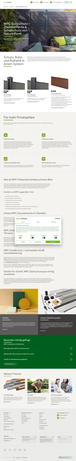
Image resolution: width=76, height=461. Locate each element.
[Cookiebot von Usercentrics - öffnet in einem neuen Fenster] (55, 218)
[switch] (32, 238)
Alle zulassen (52, 241)
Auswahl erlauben (38, 241)
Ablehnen (23, 241)
